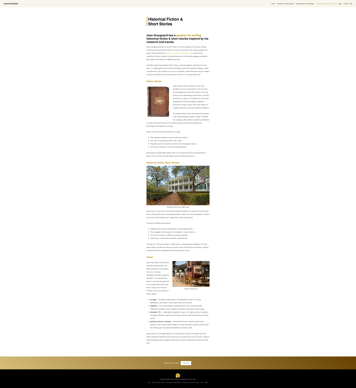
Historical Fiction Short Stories (162, 162)
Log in (194, 379)
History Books (154, 81)
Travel (149, 257)
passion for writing (188, 35)
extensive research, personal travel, (179, 53)
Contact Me (186, 363)
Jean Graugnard (11, 4)
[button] (351, 3)
